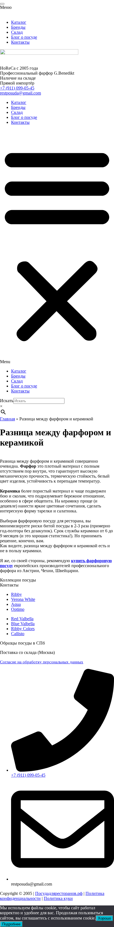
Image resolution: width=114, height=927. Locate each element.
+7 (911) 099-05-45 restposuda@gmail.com (20, 90)
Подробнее (11, 924)
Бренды (18, 107)
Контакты (20, 122)
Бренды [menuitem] (18, 27)
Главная (7, 419)
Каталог (18, 102)
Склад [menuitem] (17, 32)
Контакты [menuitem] (20, 42)
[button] (57, 246)
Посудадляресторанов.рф (58, 893)
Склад (17, 112)
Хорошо (104, 918)
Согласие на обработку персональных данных (41, 662)
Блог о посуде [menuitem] (24, 37)
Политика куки (58, 898)
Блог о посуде (24, 117)
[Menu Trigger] (2, 4)
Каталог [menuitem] (18, 22)
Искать (6, 400)
